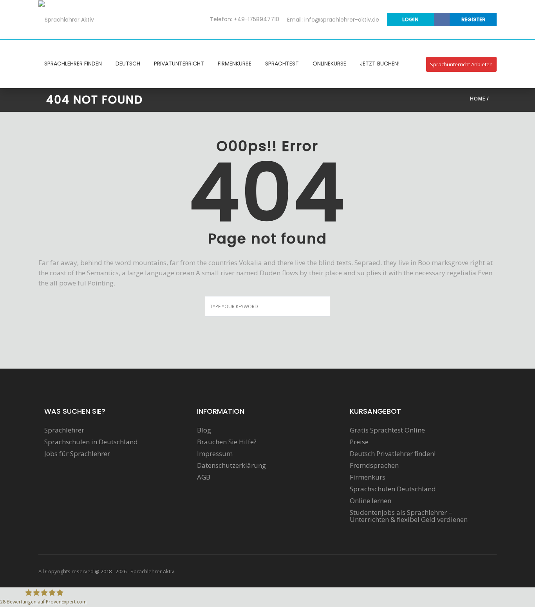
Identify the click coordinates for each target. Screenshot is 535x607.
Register (473, 19)
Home (477, 98)
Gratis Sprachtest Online (387, 430)
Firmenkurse (234, 63)
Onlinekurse (329, 63)
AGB (203, 477)
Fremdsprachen (374, 465)
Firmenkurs (367, 477)
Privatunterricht (179, 63)
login (410, 19)
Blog (204, 430)
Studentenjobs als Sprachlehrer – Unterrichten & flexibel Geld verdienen (409, 516)
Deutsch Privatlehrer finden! (393, 453)
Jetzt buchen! (379, 63)
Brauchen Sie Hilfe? (227, 441)
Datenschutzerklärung (231, 465)
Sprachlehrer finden (73, 63)
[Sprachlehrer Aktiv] (66, 19)
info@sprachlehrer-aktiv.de (341, 20)
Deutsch (128, 63)
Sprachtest (282, 63)
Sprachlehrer (64, 430)
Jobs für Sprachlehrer (77, 453)
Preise (359, 441)
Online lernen (370, 500)
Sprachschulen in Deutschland (91, 441)
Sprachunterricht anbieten (461, 64)
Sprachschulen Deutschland (393, 489)
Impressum (215, 453)
